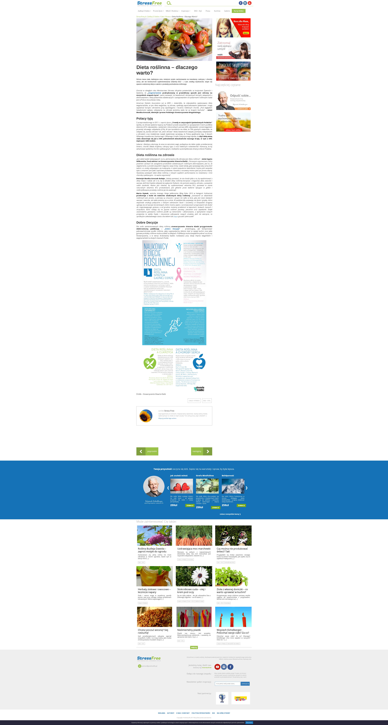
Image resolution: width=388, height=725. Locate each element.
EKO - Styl (207, 401)
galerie (227, 11)
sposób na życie (229, 562)
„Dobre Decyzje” (173, 229)
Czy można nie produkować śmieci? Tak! (232, 550)
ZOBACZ (190, 505)
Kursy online (239, 11)
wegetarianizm (155, 93)
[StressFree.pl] (149, 3)
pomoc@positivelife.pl (149, 666)
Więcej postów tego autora (167, 418)
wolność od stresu (233, 643)
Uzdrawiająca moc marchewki (194, 548)
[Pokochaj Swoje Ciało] (233, 71)
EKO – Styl (198, 11)
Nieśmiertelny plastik (189, 630)
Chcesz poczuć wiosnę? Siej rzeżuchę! (153, 631)
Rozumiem (249, 722)
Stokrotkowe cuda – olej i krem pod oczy (191, 591)
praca (208, 11)
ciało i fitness (194, 401)
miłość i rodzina (172, 11)
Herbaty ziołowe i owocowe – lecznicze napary (154, 591)
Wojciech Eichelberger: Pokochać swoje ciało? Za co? (233, 631)
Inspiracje (185, 11)
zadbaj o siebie (144, 11)
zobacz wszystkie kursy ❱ (230, 514)
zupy (175, 216)
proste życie (158, 11)
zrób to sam (199, 601)
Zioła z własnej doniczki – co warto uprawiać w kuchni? (232, 591)
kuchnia (217, 11)
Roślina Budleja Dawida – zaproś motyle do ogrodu (152, 550)
